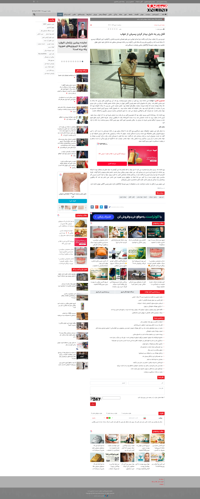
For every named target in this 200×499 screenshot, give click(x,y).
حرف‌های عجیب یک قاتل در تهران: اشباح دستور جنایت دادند (146, 369)
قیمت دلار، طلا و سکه (157, 482)
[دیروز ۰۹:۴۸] (82, 355)
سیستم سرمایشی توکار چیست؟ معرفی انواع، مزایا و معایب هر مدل (67, 335)
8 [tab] (66, 61)
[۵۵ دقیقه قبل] (72, 29)
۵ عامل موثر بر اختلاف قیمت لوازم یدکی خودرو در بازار (67, 344)
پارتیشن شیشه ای (49, 64)
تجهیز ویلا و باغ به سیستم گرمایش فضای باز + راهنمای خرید (67, 285)
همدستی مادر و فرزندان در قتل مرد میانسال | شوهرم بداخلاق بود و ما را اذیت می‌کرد (139, 366)
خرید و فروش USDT (48, 24)
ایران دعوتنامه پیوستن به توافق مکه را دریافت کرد (67, 118)
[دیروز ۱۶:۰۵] (82, 287)
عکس (74, 14)
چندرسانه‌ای (81, 14)
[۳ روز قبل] (82, 365)
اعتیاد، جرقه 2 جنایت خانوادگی (154, 331)
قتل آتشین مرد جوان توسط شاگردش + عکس (150, 300)
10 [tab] (61, 61)
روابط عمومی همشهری (119, 2)
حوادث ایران (123, 197)
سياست (148, 14)
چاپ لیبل (51, 54)
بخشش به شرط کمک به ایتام (154, 359)
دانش (110, 14)
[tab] (152, 292)
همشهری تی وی (130, 2)
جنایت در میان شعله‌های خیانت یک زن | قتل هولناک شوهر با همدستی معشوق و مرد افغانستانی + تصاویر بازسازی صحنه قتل (129, 328)
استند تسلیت (41, 44)
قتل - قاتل (131, 197)
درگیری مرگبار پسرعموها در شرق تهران (152, 344)
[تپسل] (98, 144)
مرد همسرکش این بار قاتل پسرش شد (152, 356)
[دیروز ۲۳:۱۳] (82, 142)
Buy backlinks (42, 54)
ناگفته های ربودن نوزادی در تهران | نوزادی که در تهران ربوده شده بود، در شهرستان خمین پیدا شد (136, 310)
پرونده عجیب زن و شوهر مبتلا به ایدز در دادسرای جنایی (147, 334)
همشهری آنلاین (156, 8)
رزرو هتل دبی (50, 70)
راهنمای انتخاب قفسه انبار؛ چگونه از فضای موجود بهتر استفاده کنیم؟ (67, 275)
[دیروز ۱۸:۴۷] (82, 100)
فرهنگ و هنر (102, 14)
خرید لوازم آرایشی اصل (48, 37)
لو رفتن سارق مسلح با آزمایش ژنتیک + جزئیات (150, 303)
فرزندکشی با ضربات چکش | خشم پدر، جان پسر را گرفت (147, 363)
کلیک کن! (72, 201)
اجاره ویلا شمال (50, 34)
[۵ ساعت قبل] (82, 277)
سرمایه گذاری (112, 164)
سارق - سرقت (153, 197)
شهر (125, 14)
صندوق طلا (51, 60)
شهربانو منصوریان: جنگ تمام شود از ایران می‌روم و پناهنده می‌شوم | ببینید (67, 109)
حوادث (60, 14)
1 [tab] (82, 61)
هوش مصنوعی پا (157, 19)
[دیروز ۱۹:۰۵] (82, 78)
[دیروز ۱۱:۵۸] (82, 336)
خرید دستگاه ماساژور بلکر (47, 31)
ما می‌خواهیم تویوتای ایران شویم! (67, 75)
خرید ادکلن (40, 34)
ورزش (95, 14)
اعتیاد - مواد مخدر (142, 197)
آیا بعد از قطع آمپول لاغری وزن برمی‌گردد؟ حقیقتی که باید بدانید (67, 364)
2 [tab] (80, 61)
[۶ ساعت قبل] (82, 110)
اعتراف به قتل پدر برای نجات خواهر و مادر (151, 322)
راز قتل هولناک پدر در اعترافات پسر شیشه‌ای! (150, 353)
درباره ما (161, 479)
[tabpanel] (72, 36)
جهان (142, 14)
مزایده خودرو (50, 44)
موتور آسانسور (50, 28)
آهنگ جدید (51, 47)
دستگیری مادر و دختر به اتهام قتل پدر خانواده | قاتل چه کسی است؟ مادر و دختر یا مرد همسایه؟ (137, 341)
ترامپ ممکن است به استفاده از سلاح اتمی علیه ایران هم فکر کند (67, 98)
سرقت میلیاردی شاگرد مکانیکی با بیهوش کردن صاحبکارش (147, 313)
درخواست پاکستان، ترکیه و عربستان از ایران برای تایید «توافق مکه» (67, 154)
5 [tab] (73, 61)
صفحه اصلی (162, 25)
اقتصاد (136, 14)
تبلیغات (161, 484)
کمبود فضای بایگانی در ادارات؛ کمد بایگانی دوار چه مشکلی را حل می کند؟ (67, 306)
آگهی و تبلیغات (139, 2)
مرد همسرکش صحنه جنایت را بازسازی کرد (151, 347)
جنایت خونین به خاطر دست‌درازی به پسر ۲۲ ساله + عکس (147, 297)
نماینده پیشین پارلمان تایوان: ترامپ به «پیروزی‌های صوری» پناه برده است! (72, 46)
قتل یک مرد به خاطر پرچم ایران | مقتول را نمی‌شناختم (148, 325)
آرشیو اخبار (155, 14)
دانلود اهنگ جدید (49, 67)
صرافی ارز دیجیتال (49, 57)
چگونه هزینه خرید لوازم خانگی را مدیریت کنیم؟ (67, 324)
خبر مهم (161, 197)
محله (120, 14)
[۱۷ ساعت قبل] (82, 120)
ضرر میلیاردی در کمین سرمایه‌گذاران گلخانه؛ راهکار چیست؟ (68, 296)
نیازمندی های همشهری (149, 2)
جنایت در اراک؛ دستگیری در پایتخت (153, 372)
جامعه (130, 14)
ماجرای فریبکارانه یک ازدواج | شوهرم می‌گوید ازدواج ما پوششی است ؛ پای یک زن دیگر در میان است (136, 338)
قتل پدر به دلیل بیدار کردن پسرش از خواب (142, 34)
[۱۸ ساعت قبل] (82, 88)
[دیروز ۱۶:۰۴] (82, 316)
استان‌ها (89, 14)
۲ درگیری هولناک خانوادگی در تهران (153, 306)
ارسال (92, 404)
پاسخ (93, 418)
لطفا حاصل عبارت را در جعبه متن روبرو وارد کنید (151, 397)
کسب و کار (67, 14)
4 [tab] (75, 61)
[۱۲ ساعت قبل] (82, 164)
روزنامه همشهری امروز (162, 2)
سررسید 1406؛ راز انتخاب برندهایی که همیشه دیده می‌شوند (67, 314)
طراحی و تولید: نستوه (99, 496)
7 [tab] (68, 61)
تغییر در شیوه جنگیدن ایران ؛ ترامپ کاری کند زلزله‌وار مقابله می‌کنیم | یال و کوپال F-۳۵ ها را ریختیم (67, 164)
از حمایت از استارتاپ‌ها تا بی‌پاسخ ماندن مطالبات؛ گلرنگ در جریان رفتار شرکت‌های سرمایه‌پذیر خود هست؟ (67, 356)
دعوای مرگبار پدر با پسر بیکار (155, 350)
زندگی (115, 14)
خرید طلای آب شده (49, 41)
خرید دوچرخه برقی (49, 50)
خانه (163, 14)
